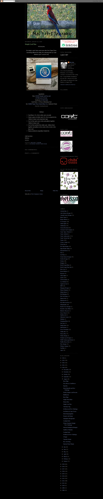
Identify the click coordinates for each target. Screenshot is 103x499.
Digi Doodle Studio (65, 248)
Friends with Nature (68, 416)
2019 (63, 464)
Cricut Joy (62, 244)
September (66, 376)
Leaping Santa (66, 421)
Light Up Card (63, 284)
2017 (63, 469)
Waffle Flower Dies (65, 342)
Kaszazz (62, 273)
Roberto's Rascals (64, 311)
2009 (63, 488)
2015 (63, 473)
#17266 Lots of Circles (41, 98)
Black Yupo (63, 217)
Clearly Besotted (64, 227)
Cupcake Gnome (67, 439)
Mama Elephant (64, 290)
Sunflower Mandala (68, 429)
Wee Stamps (63, 344)
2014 (63, 476)
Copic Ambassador (64, 236)
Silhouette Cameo (64, 317)
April (65, 454)
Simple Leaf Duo (67, 404)
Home (41, 190)
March (65, 456)
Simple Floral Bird (67, 399)
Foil (61, 252)
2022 (63, 362)
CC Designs (63, 221)
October (66, 374)
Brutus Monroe (64, 219)
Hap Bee (65, 386)
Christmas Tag (66, 406)
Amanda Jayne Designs (66, 215)
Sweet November (64, 329)
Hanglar (62, 263)
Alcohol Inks (63, 211)
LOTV (62, 277)
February (66, 459)
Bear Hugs (65, 381)
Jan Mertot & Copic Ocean (69, 411)
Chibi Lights (63, 223)
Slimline (62, 319)
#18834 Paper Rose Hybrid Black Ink (38, 104)
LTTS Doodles (63, 279)
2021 (63, 365)
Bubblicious (66, 394)
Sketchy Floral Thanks (68, 444)
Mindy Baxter (63, 292)
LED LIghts (63, 275)
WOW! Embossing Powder (66, 340)
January (66, 461)
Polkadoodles (63, 304)
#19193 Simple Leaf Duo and (43, 96)
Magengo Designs (64, 288)
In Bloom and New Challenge (70, 409)
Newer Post (28, 190)
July (65, 447)
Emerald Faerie (64, 250)
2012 (63, 481)
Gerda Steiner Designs (65, 257)
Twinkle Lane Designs (65, 338)
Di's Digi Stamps (64, 246)
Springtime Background (69, 418)
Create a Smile (64, 242)
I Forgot (65, 437)
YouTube (62, 348)
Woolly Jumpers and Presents (70, 392)
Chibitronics (63, 225)
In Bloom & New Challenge (70, 434)
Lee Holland (63, 281)
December (66, 369)
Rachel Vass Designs (65, 306)
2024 (63, 358)
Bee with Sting (66, 441)
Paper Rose (43, 143)
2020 (63, 367)
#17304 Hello (44, 100)
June (65, 449)
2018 (63, 466)
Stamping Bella (64, 321)
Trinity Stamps (63, 335)
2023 (63, 360)
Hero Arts (62, 269)
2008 (63, 490)
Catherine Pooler (34, 143)
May (65, 451)
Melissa (72, 62)
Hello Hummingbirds (68, 413)
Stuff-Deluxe (63, 327)
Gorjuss (62, 261)
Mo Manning (63, 294)
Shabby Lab (63, 315)
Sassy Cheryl (63, 313)
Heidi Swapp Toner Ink (65, 267)
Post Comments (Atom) (37, 194)
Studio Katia (63, 325)
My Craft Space (64, 296)
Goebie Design (64, 259)
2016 (63, 471)
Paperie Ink (63, 298)
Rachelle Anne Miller (65, 308)
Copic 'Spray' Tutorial (65, 232)
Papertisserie (63, 300)
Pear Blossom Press (65, 302)
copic (61, 350)
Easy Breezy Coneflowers (69, 383)
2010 (63, 485)
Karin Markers (63, 271)
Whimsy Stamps (64, 346)
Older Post (55, 190)
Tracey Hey (63, 333)
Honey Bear (66, 402)
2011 (63, 483)
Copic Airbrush (64, 234)
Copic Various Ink (64, 238)
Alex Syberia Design (65, 213)
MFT (61, 286)
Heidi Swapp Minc (64, 265)
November (66, 372)
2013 (63, 478)
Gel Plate (62, 254)
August (65, 379)
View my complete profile (67, 84)
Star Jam (62, 323)
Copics (62, 240)
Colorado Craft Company (66, 230)
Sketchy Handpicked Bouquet (70, 427)
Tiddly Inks (63, 331)
